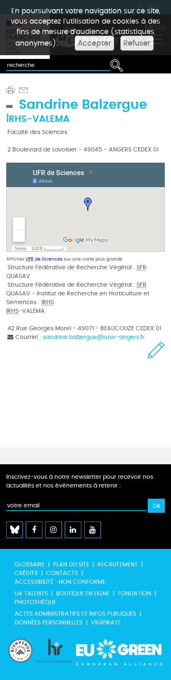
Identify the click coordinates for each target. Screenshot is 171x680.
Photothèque (35, 602)
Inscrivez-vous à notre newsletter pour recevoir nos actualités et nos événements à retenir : (79, 481)
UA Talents (31, 593)
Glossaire (30, 564)
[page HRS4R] (54, 655)
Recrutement (118, 564)
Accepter (94, 43)
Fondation (134, 593)
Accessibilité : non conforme (60, 582)
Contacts (62, 573)
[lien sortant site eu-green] (119, 655)
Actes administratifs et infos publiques (75, 613)
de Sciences (44, 259)
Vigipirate (106, 622)
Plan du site (71, 564)
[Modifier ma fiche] (156, 349)
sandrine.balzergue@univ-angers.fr (93, 337)
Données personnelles (49, 622)
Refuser (137, 43)
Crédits (26, 573)
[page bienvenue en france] (20, 655)
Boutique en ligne (83, 593)
